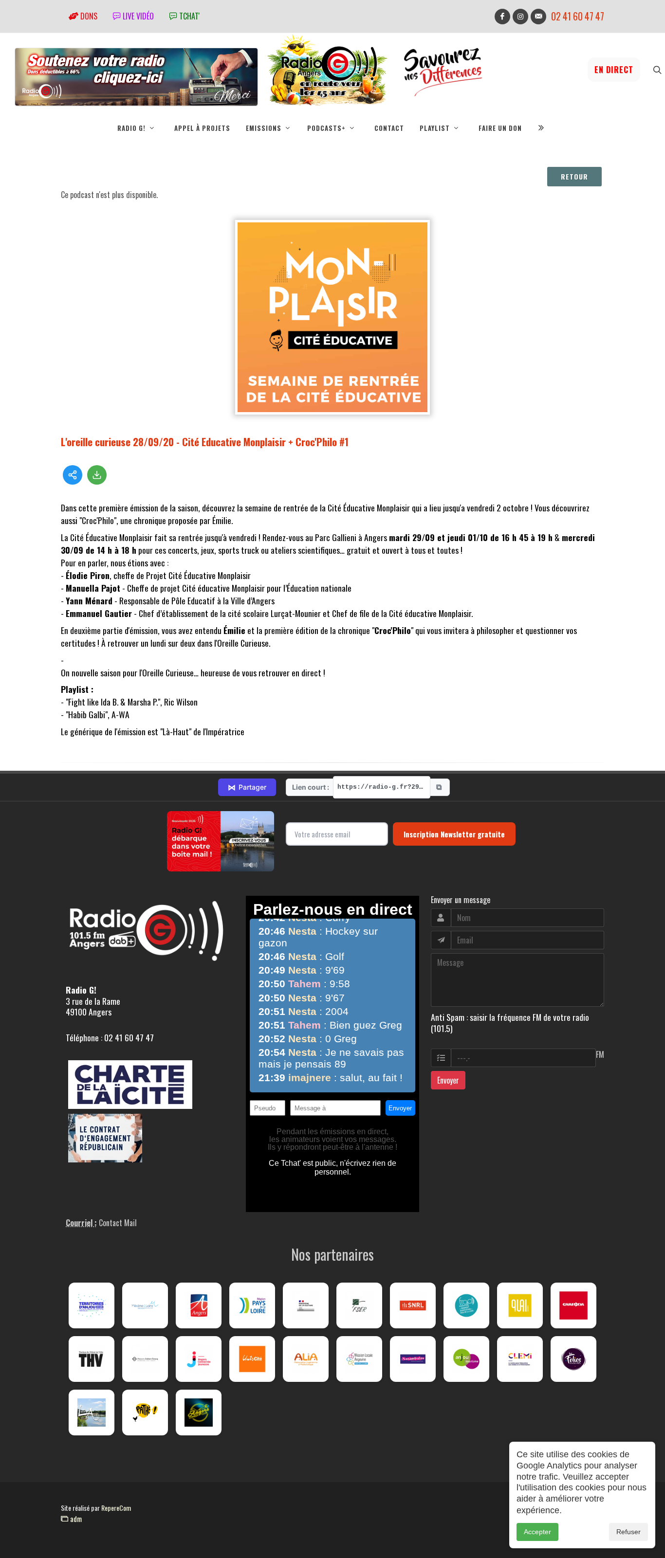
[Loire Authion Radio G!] (91, 1412)
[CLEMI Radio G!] (520, 1359)
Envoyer (448, 1080)
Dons (87, 16)
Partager (247, 787)
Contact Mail (118, 1223)
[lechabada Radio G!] (573, 1305)
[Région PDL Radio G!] (252, 1305)
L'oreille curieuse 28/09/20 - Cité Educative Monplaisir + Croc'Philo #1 (205, 441)
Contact (389, 128)
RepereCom (116, 1508)
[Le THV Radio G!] (91, 1359)
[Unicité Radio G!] (252, 1359)
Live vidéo (137, 16)
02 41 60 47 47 (577, 16)
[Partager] (72, 475)
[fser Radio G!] (359, 1305)
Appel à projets (202, 128)
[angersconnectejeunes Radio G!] (199, 1359)
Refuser (628, 1532)
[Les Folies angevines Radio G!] (573, 1359)
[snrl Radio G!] (413, 1305)
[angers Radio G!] (199, 1305)
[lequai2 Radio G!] (520, 1305)
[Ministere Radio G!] (306, 1305)
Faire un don (500, 128)
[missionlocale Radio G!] (359, 1359)
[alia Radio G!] (306, 1359)
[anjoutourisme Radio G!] (466, 1359)
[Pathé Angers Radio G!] (145, 1412)
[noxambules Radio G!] (413, 1359)
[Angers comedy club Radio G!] (199, 1412)
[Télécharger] (97, 475)
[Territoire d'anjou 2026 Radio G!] (91, 1305)
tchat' (188, 16)
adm (75, 1518)
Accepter (537, 1532)
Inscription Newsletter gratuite (454, 834)
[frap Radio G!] (466, 1305)
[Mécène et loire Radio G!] (145, 1305)
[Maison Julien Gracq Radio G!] (145, 1359)
